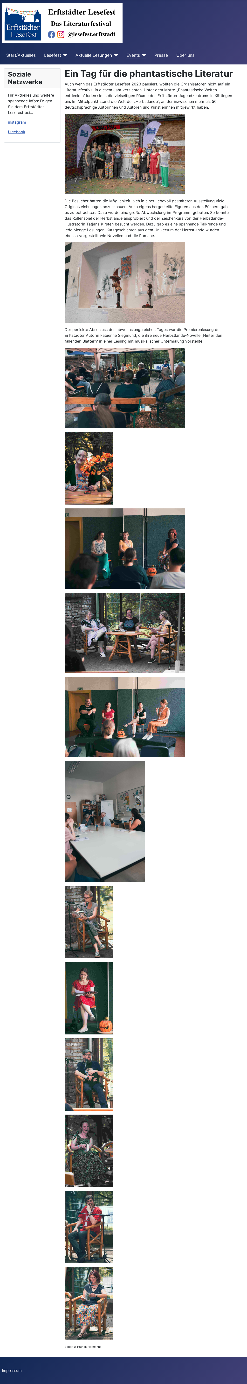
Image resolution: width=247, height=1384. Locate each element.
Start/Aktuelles (21, 55)
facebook (16, 131)
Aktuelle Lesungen (93, 55)
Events (133, 55)
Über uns (185, 55)
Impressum (12, 1370)
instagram (17, 122)
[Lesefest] (64, 55)
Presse (161, 55)
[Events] (143, 55)
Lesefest (52, 55)
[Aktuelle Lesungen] (115, 55)
